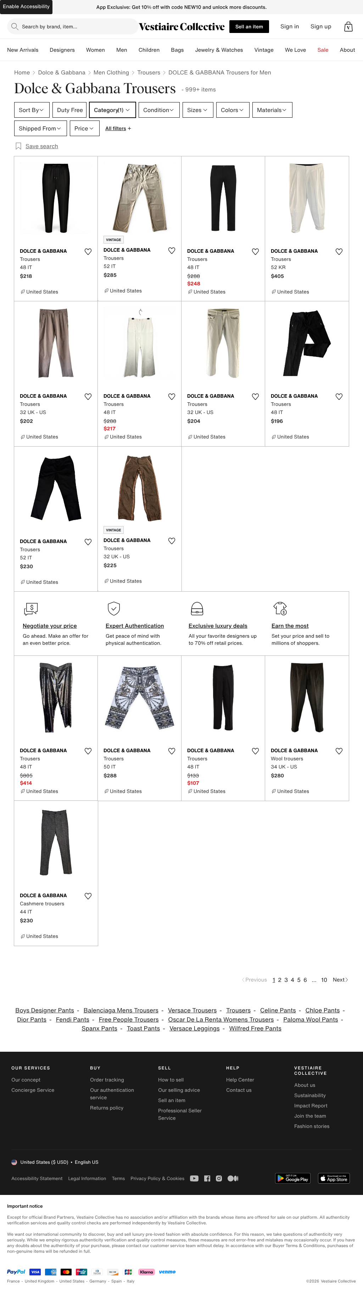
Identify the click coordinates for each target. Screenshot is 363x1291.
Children (149, 50)
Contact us (239, 1090)
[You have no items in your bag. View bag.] (348, 27)
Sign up (321, 26)
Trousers (148, 72)
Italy (131, 1281)
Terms (118, 1178)
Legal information (87, 1178)
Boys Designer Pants (44, 1010)
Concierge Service (32, 1090)
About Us (351, 50)
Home (22, 72)
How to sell (171, 1080)
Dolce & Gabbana (61, 72)
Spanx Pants (99, 1028)
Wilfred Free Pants (255, 1028)
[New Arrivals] (44, 50)
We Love (295, 50)
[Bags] (189, 50)
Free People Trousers (129, 1019)
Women (95, 50)
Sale (323, 50)
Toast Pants (143, 1028)
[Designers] (80, 50)
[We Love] (312, 50)
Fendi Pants (72, 1019)
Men (121, 50)
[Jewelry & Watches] (248, 50)
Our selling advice (179, 1090)
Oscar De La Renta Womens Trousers (221, 1019)
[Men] (133, 50)
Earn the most (290, 625)
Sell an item (249, 26)
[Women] (110, 50)
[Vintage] (279, 50)
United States (72, 1281)
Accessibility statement (36, 1178)
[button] (348, 27)
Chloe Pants (322, 1010)
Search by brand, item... (49, 26)
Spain (116, 1281)
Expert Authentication (135, 625)
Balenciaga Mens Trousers (121, 1010)
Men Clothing (111, 72)
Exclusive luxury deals (218, 625)
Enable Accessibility (26, 6)
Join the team (310, 1116)
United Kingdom (40, 1281)
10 (324, 980)
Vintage (263, 50)
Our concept (25, 1080)
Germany (97, 1281)
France (13, 1281)
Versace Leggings (194, 1028)
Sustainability (310, 1095)
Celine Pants (278, 1010)
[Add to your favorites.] (88, 251)
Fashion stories (311, 1126)
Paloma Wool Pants (310, 1019)
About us (304, 1085)
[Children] (165, 50)
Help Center (240, 1080)
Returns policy (106, 1108)
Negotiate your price (50, 625)
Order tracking (107, 1080)
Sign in (289, 26)
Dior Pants (31, 1019)
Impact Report (311, 1106)
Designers (62, 50)
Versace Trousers (192, 1010)
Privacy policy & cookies (157, 1178)
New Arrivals (22, 50)
